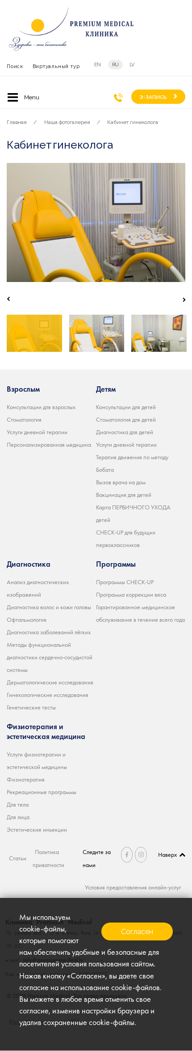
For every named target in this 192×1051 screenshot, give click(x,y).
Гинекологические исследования (47, 695)
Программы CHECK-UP (125, 582)
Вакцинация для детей (123, 495)
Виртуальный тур (56, 66)
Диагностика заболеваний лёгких (49, 632)
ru (115, 65)
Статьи (17, 858)
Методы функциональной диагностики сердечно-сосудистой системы (49, 657)
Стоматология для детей (126, 419)
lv (131, 65)
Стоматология (24, 419)
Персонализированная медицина (49, 444)
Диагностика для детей (124, 432)
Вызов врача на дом (121, 482)
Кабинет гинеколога (132, 122)
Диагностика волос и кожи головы (49, 607)
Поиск (15, 66)
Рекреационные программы (41, 792)
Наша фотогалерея (67, 122)
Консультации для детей (126, 407)
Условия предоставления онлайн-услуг (133, 887)
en (97, 65)
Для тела (18, 804)
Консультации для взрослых (41, 407)
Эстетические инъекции (37, 829)
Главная (17, 122)
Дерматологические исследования (50, 682)
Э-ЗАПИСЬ (153, 97)
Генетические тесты (31, 707)
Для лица (18, 817)
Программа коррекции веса (131, 594)
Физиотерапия (26, 779)
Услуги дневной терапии (37, 432)
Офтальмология (26, 619)
